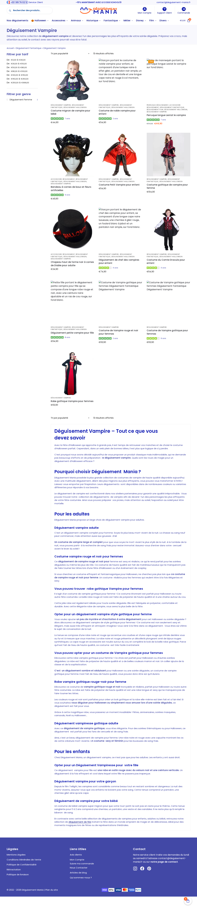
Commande (183, 12)
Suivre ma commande (82, 863)
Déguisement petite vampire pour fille (72, 332)
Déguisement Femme (21, 99)
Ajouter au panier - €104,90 (168, 198)
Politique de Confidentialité (21, 864)
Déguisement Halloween (75, 107)
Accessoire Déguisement (63, 179)
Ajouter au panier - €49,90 (72, 204)
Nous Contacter (78, 867)
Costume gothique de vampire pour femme (167, 186)
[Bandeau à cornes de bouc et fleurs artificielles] (72, 154)
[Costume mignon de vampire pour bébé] (72, 80)
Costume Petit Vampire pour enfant (119, 184)
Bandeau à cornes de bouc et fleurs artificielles (71, 188)
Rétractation (14, 869)
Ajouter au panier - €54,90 (120, 128)
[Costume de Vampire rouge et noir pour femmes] (120, 302)
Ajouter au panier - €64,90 (72, 347)
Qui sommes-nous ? (81, 877)
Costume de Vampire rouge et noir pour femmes (118, 332)
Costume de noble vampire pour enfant (117, 112)
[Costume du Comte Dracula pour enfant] (168, 229)
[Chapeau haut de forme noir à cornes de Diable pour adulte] (72, 229)
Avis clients (76, 854)
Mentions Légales (16, 854)
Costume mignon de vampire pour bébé (70, 112)
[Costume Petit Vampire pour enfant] (120, 154)
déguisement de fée (80, 821)
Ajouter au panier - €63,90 (120, 348)
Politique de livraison (18, 874)
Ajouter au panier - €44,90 (72, 128)
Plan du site (51, 889)
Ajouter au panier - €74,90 (120, 277)
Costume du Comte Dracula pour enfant (166, 261)
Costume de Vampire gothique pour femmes (167, 332)
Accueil (10, 48)
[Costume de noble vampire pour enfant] (120, 80)
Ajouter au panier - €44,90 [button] (168, 129)
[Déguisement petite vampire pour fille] (72, 302)
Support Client (164, 12)
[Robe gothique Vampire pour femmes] (72, 373)
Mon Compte (144, 12)
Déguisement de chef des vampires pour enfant (119, 261)
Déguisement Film (155, 109)
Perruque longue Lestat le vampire (166, 115)
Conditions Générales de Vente (24, 859)
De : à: (16, 59)
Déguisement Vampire (61, 105)
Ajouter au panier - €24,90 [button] (72, 275)
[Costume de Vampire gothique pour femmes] (168, 302)
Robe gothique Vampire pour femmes (72, 401)
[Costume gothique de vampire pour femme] (168, 154)
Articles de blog (78, 872)
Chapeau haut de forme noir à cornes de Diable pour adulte (72, 264)
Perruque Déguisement (158, 105)
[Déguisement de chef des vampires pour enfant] (120, 229)
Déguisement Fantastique (28, 48)
